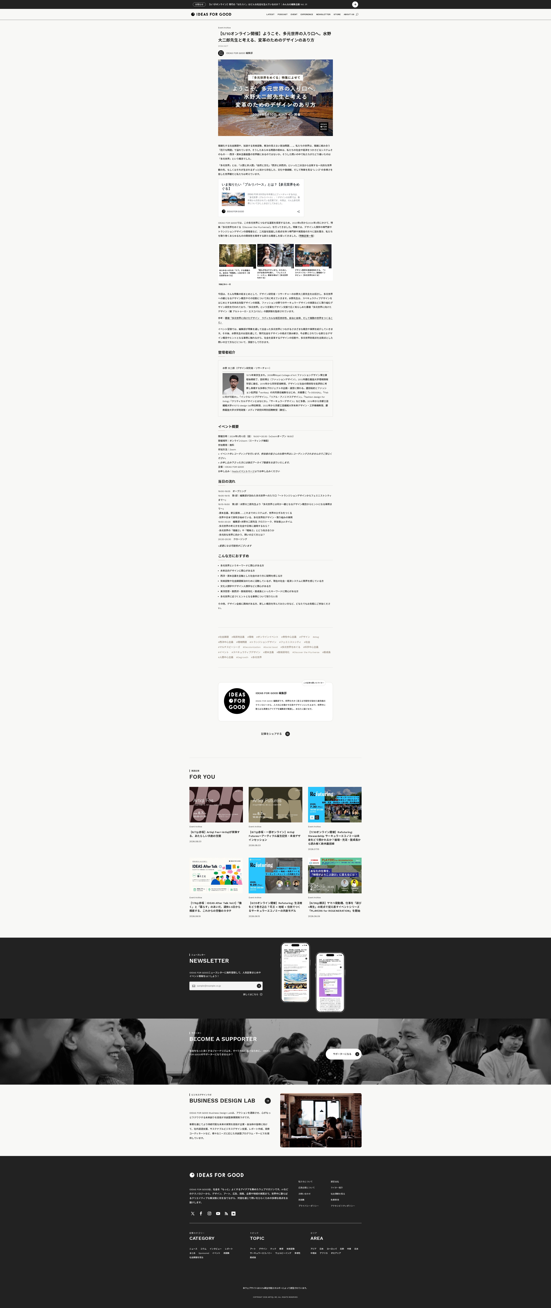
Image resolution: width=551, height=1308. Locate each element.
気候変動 (291, 1249)
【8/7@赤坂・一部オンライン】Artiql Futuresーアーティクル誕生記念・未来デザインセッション (274, 836)
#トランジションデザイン (263, 642)
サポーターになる (342, 1054)
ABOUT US (349, 14)
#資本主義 (268, 652)
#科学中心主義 (310, 647)
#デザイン (304, 637)
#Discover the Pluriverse (305, 652)
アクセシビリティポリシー (343, 1206)
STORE (337, 14)
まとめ (192, 1253)
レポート (229, 1249)
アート (253, 1249)
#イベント (223, 652)
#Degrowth (242, 657)
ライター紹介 (337, 1187)
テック (273, 1249)
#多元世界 (256, 657)
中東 (349, 1249)
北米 (356, 1249)
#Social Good (270, 647)
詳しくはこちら (250, 994)
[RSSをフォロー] (226, 1214)
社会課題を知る (338, 1194)
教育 (281, 1249)
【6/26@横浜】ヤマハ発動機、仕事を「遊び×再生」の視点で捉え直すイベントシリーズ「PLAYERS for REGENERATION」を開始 (334, 907)
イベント (216, 1253)
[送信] (259, 986)
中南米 (314, 1253)
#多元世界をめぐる (290, 647)
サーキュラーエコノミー (261, 1253)
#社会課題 (223, 637)
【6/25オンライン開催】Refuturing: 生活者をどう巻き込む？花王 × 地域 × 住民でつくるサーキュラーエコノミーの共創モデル (275, 907)
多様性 (297, 1253)
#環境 (250, 637)
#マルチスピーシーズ (229, 647)
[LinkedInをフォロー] (233, 1214)
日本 (322, 1249)
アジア (313, 1249)
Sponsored (204, 1253)
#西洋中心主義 (225, 642)
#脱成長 (326, 652)
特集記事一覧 (306, 236)
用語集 (301, 1200)
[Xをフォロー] (192, 1213)
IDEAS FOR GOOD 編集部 (239, 53)
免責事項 (335, 1200)
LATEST (270, 14)
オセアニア (336, 1253)
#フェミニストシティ (290, 642)
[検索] (357, 14)
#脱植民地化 (283, 652)
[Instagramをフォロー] (209, 1213)
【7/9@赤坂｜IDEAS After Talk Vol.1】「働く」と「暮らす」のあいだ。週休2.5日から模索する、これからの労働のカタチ (215, 907)
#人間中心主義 (225, 657)
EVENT (294, 14)
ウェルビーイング (283, 1253)
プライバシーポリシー (308, 1206)
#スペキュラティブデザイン (246, 652)
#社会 (307, 642)
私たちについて (305, 1181)
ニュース (193, 1249)
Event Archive (224, 28)
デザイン (263, 1249)
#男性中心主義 (288, 637)
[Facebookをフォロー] (201, 1213)
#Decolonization (252, 647)
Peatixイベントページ (243, 471)
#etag (316, 637)
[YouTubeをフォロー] (218, 1214)
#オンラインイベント (267, 637)
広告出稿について (306, 1187)
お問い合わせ (304, 1194)
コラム (203, 1249)
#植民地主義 (238, 637)
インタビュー (216, 1249)
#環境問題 (241, 642)
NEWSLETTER (323, 14)
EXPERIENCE (307, 14)
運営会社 (335, 1181)
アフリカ (324, 1253)
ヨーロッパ (332, 1249)
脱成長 (253, 1257)
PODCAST (283, 14)
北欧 (342, 1249)
